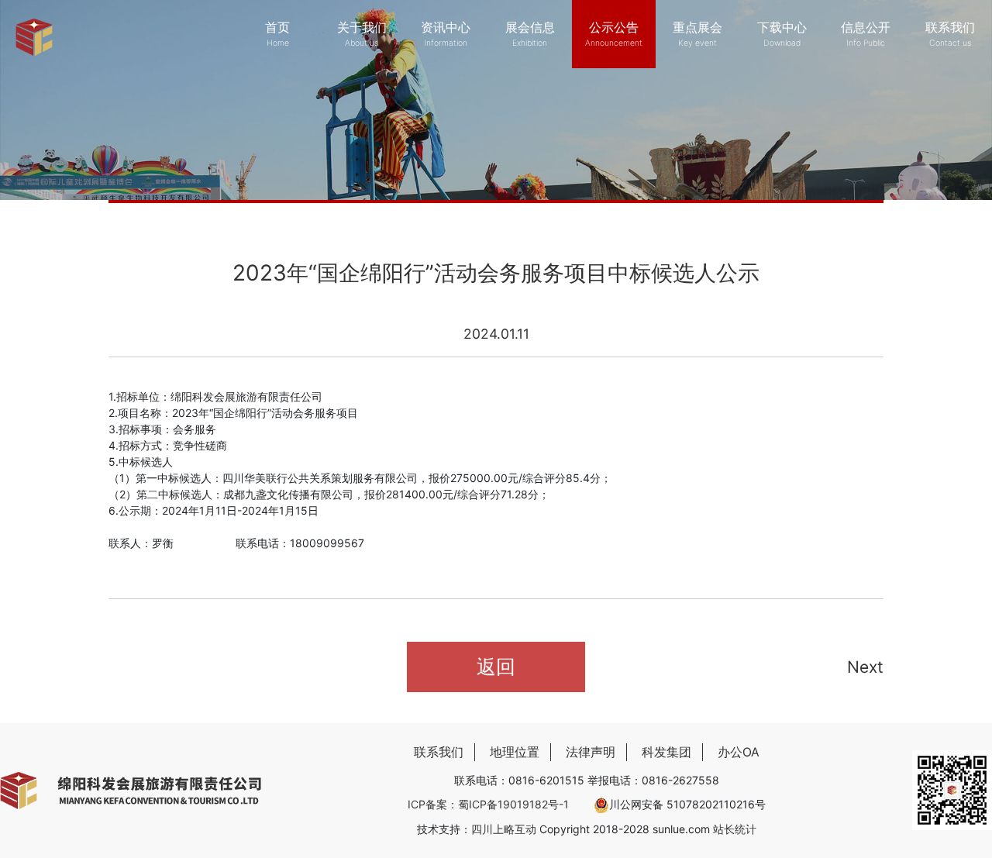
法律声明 (590, 752)
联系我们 (438, 752)
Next (865, 667)
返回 (496, 666)
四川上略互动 (503, 829)
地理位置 (514, 752)
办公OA (739, 752)
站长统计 (734, 829)
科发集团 (666, 752)
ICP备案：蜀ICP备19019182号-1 (488, 804)
